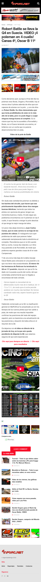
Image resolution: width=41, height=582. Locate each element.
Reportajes (11, 566)
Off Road (9, 25)
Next (38, 430)
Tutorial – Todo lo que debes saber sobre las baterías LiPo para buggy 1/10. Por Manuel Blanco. (25, 460)
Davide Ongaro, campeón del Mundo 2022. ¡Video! (25, 520)
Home (3, 25)
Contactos (29, 566)
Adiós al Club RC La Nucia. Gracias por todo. (25, 490)
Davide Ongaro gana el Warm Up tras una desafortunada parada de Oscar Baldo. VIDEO (24, 510)
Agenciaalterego (8, 557)
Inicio (3, 566)
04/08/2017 (5, 45)
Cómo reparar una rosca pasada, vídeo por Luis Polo (24, 499)
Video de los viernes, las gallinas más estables (24, 480)
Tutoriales (20, 566)
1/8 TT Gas (17, 25)
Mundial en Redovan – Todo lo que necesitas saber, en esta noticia (25, 471)
